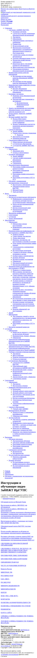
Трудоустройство (14, 418)
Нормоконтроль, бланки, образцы (24, 336)
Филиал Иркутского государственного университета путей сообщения (23, 120)
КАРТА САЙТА (6, 612)
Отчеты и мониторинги (21, 152)
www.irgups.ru (5, 646)
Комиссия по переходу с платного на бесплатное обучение (24, 333)
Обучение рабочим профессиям (23, 442)
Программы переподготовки (22, 444)
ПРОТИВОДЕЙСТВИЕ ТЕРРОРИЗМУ (14, 555)
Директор (20, 135)
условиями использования (10, 654)
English (3, 21)
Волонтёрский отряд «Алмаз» (23, 370)
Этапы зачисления (19, 238)
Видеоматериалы (22, 103)
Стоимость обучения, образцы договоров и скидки (23, 253)
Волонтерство (17, 451)
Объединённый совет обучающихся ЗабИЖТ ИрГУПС (24, 367)
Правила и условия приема (22, 270)
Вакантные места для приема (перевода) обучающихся (22, 64)
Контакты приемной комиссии (19, 327)
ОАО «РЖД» (5, 579)
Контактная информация (21, 265)
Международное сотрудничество (24, 67)
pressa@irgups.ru (16, 644)
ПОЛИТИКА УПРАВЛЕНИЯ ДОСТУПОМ (15, 606)
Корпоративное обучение (17, 410)
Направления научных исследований (20, 210)
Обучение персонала (16, 439)
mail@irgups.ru (13, 633)
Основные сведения (20, 32)
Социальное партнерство (17, 450)
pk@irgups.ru (25, 630)
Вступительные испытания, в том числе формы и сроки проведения (24, 299)
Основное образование (16, 154)
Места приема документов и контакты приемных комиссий (23, 272)
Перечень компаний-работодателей (20, 457)
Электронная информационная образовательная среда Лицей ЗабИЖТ (22, 349)
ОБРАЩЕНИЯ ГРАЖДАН (10, 562)
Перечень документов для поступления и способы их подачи (24, 240)
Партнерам (8, 437)
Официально (13, 149)
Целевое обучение (19, 257)
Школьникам (13, 314)
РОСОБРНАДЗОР (7, 575)
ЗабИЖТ (8, 472)
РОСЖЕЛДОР (6, 582)
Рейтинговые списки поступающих (20, 224)
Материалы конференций (17, 213)
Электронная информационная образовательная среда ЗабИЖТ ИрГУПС (19, 341)
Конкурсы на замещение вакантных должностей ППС (22, 429)
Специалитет (17, 163)
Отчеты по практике (19, 359)
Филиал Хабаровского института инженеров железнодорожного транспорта (24, 126)
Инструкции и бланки (20, 386)
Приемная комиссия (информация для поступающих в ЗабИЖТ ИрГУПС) (21, 232)
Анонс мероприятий (15, 218)
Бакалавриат (17, 161)
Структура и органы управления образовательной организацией (24, 34)
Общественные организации (22, 142)
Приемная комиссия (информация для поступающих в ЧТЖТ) (21, 267)
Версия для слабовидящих (9, 9)
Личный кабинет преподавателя (23, 391)
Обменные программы (20, 416)
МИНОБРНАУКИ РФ (8, 589)
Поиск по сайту (6, 19)
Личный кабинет (6, 23)
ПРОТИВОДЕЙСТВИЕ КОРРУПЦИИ (14, 559)
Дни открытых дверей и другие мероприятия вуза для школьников (24, 317)
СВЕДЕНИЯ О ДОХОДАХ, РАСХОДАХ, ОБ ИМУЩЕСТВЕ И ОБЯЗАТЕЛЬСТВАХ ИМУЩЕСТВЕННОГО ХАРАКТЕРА (16, 550)
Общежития (17, 261)
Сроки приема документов (22, 236)
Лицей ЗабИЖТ (18, 131)
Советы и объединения (16, 407)
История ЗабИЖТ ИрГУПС (18, 117)
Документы (16, 37)
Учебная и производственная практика (22, 352)
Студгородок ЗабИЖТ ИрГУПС (23, 145)
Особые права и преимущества (23, 256)
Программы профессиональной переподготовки (23, 167)
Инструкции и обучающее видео (24, 185)
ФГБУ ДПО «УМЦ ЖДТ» (9, 596)
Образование (17, 39)
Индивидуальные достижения (23, 259)
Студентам (12, 217)
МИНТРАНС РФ (6, 572)
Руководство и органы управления (24, 133)
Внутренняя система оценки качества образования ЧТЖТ (22, 82)
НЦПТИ (4, 592)
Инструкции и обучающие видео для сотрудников (24, 395)
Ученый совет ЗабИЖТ (20, 409)
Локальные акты (18, 151)
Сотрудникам (13, 215)
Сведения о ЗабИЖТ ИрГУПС (19, 30)
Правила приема (18, 234)
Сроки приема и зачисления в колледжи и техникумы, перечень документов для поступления (24, 277)
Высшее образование (20, 88)
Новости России (6, 569)
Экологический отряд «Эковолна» (24, 377)
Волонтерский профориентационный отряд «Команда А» (22, 373)
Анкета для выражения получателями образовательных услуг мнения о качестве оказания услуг (21, 110)
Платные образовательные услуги (24, 58)
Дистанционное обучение (21, 441)
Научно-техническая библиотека (24, 398)
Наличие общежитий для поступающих (21, 310)
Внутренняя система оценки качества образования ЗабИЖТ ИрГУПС (23, 78)
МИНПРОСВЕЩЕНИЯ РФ (10, 586)
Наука (7, 193)
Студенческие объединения (22, 144)
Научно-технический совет (22, 208)
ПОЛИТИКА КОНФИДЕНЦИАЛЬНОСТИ (15, 602)
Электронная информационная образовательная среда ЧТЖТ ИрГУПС (22, 345)
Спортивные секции (19, 378)
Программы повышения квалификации (21, 171)
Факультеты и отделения (21, 136)
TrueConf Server (18, 192)
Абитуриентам (10, 220)
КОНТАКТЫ (5, 599)
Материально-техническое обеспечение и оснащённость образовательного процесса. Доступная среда (22, 50)
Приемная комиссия (19, 138)
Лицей (11, 313)
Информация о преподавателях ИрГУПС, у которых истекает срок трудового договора (24, 424)
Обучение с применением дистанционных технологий (18, 182)
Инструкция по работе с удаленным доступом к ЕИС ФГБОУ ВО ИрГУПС (17, 522)
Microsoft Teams (18, 190)
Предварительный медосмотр (23, 263)
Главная (7, 471)
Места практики (18, 355)
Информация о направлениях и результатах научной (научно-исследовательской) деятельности (24, 200)
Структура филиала (15, 129)
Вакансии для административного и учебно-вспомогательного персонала (24, 433)
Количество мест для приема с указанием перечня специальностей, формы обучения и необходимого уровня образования (24, 293)
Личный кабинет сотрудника (22, 393)
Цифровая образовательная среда (20, 387)
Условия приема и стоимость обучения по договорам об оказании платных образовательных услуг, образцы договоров (24, 284)
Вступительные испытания (22, 250)
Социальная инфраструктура (18, 140)
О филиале (8, 28)
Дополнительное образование (19, 165)
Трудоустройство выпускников (19, 455)
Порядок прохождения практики (24, 357)
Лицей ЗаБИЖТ (18, 156)
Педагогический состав (21, 46)
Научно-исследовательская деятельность (22, 197)
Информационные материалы (23, 105)
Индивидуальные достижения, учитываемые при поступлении (23, 303)
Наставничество (18, 453)
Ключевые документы (16, 94)
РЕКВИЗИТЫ (5, 609)
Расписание (5, 25)
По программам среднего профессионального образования (24, 463)
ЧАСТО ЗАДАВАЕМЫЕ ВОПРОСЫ (13, 565)
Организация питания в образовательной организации (23, 70)
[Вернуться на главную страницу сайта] (18, 14)
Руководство (17, 44)
